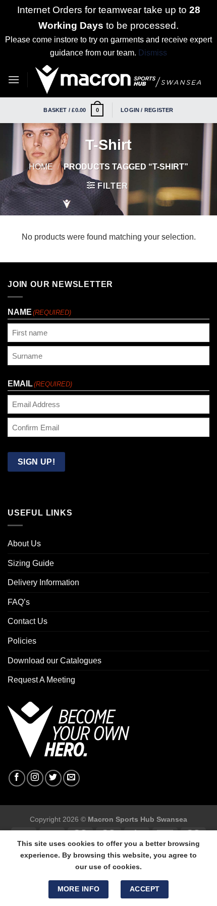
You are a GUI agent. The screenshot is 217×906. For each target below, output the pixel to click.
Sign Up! (54, 581)
